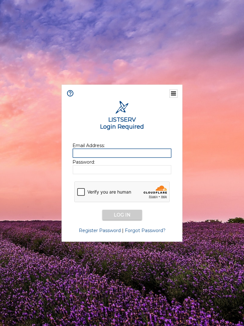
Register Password (100, 230)
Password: (83, 162)
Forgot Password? (145, 230)
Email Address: (88, 145)
